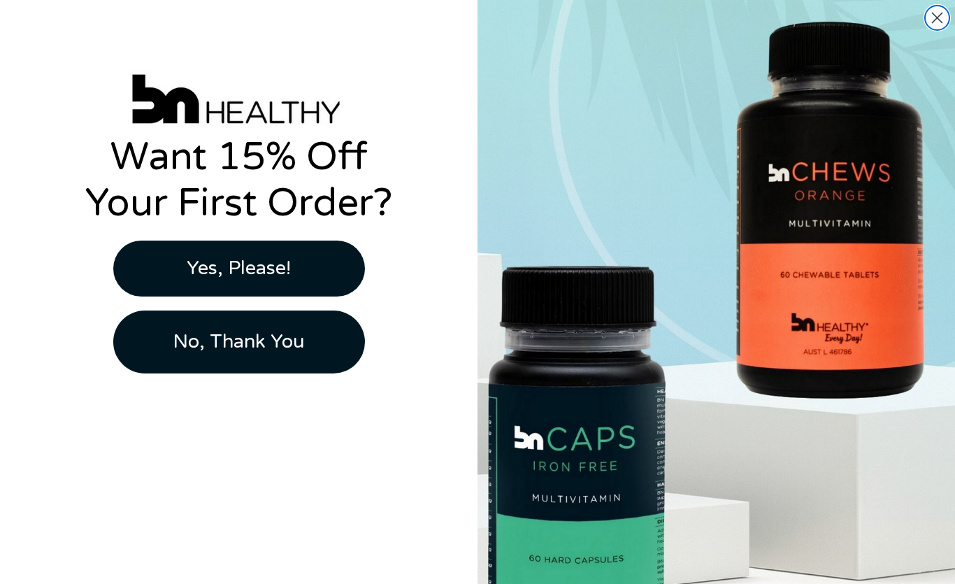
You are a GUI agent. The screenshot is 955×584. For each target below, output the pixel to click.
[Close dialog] (937, 18)
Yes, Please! (239, 268)
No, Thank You (239, 341)
